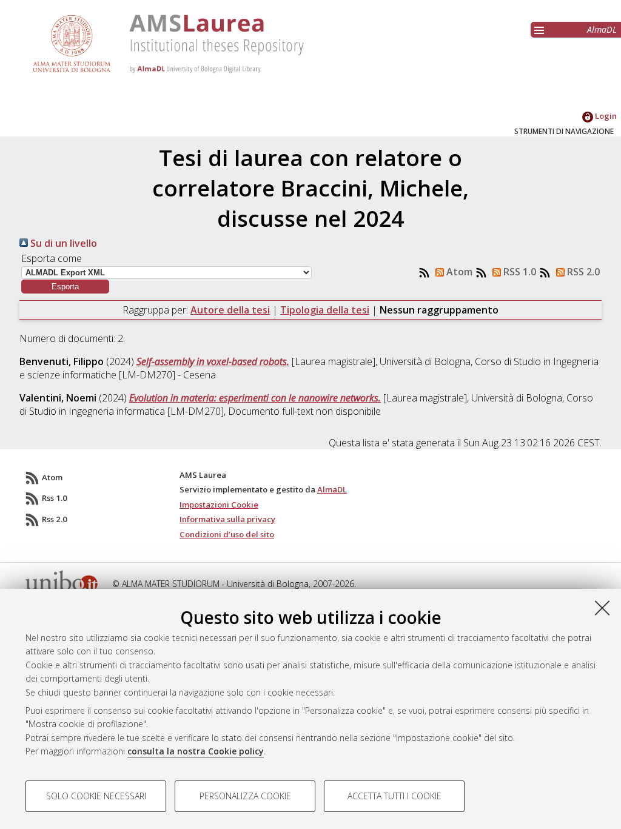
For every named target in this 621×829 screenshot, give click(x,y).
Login (605, 115)
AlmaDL (602, 29)
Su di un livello (62, 243)
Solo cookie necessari (96, 796)
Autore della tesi (230, 310)
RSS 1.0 (518, 271)
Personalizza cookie (245, 796)
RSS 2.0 (582, 271)
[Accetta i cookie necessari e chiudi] (602, 607)
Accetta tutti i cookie (394, 796)
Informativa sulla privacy (227, 519)
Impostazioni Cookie (219, 504)
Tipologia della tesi (324, 310)
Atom (458, 271)
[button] (65, 287)
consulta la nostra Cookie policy (195, 751)
